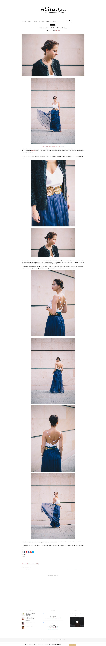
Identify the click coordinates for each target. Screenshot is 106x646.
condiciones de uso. (57, 644)
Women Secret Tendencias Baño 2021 (30, 618)
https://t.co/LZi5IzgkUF (53, 629)
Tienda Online (41, 21)
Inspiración (48, 21)
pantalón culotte (27, 570)
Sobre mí (42, 639)
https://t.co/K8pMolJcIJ (53, 627)
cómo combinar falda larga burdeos (75, 570)
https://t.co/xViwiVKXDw (56, 617)
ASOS (23, 563)
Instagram (33, 150)
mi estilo (53, 24)
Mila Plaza (24, 21)
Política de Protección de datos (58, 639)
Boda (33, 563)
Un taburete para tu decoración (30, 614)
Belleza (35, 21)
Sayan (29, 541)
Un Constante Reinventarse (29, 626)
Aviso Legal (48, 639)
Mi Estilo (29, 21)
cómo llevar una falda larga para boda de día (53, 146)
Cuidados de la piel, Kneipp (30, 622)
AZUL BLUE (28, 563)
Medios (54, 21)
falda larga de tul (64, 154)
